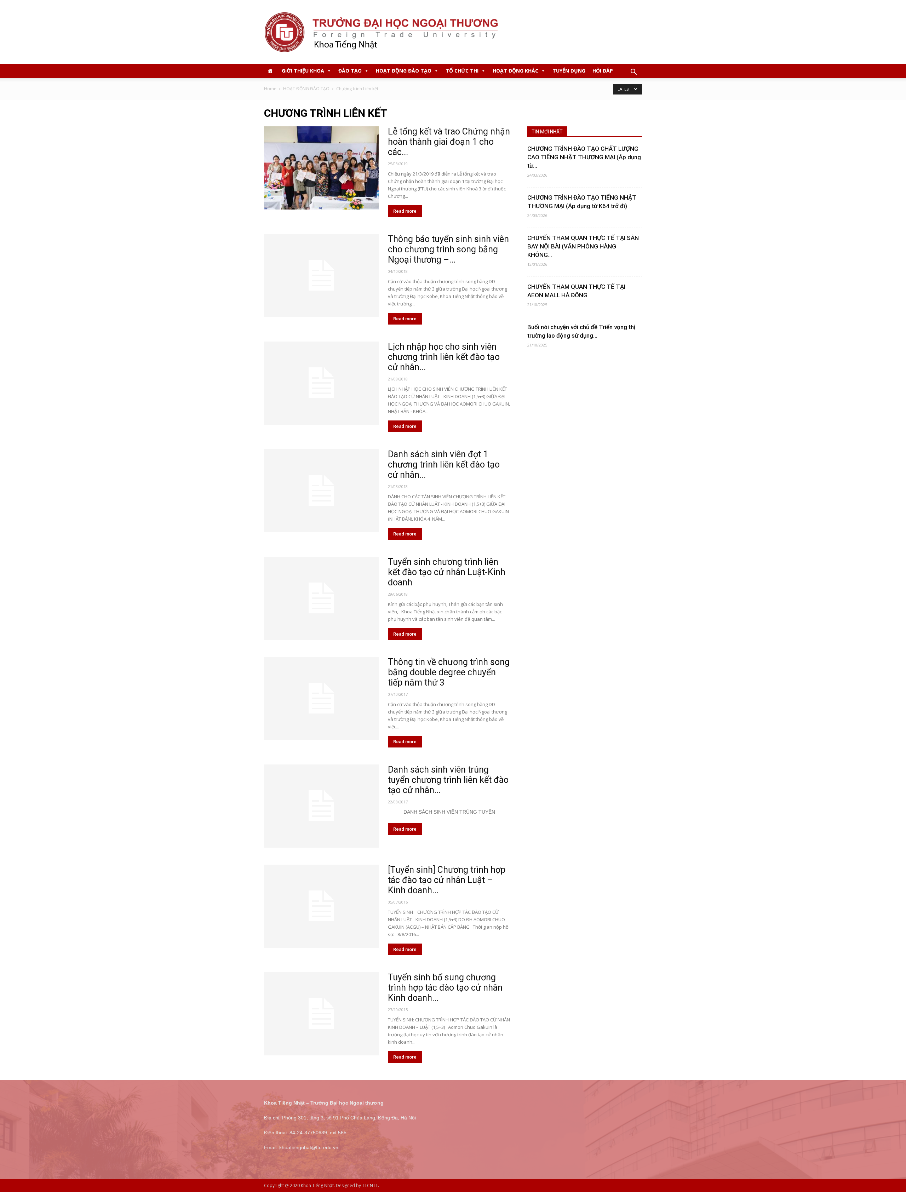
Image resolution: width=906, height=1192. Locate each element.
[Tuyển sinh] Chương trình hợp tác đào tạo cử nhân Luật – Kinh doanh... (446, 880)
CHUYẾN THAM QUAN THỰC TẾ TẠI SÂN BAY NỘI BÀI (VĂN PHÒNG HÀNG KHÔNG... (583, 246)
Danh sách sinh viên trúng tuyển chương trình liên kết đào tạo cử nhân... (448, 779)
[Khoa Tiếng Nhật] (453, 32)
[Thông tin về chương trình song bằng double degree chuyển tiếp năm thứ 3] (321, 698)
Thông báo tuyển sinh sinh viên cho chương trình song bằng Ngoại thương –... (448, 249)
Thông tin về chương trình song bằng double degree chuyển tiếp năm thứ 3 (449, 672)
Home (270, 89)
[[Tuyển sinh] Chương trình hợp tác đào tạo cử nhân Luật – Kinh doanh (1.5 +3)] (321, 906)
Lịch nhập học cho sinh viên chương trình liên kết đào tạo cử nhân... (444, 357)
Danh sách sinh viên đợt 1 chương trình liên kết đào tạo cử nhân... (444, 464)
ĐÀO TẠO (350, 70)
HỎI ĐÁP (602, 70)
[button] (633, 72)
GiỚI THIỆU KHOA (303, 70)
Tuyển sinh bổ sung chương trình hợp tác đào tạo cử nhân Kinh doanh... (445, 987)
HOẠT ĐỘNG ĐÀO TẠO (403, 70)
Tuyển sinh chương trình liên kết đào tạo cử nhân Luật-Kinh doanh (446, 572)
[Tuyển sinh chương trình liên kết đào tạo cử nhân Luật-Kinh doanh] (321, 598)
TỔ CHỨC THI (462, 70)
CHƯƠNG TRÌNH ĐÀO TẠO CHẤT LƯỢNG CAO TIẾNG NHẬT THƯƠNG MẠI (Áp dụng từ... (584, 157)
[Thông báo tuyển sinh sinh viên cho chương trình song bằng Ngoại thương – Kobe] (321, 275)
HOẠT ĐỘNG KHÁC (515, 70)
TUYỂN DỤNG (568, 70)
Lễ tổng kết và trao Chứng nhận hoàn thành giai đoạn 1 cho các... (449, 141)
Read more (405, 211)
